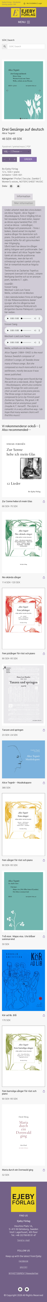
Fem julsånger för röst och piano (18, 653)
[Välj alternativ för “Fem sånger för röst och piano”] (44, 860)
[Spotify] (27, 1289)
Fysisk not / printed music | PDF (16, 147)
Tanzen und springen (12, 730)
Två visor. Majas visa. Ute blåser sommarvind (18, 937)
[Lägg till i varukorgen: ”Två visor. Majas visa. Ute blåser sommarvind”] (44, 936)
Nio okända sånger (11, 577)
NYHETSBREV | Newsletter (23, 1273)
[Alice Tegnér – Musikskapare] (23, 759)
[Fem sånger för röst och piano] (23, 824)
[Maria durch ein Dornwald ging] (23, 1135)
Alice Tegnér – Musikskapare (16, 783)
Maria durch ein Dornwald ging (17, 1170)
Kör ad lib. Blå (9, 1015)
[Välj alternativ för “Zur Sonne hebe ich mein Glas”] (44, 501)
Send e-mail (23, 1240)
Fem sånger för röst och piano (17, 860)
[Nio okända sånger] (23, 542)
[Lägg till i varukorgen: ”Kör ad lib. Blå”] (44, 1015)
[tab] (23, 196)
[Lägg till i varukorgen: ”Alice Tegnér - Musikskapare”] (44, 783)
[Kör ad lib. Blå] (23, 980)
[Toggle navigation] (23, 22)
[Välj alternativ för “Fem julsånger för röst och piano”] (44, 653)
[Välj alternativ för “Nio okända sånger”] (44, 577)
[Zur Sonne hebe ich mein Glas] (23, 466)
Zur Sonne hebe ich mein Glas (17, 501)
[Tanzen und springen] (23, 695)
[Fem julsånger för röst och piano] (23, 618)
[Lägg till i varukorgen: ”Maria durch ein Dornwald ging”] (44, 1170)
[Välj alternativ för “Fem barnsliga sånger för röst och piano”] (44, 1091)
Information (23, 196)
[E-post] (18, 186)
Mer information (23, 203)
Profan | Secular (22, 179)
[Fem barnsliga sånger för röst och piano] (23, 1056)
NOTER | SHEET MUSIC (31, 182)
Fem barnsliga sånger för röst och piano (19, 1092)
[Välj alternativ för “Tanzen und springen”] (44, 730)
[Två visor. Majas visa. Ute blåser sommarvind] (23, 901)
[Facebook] (11, 186)
